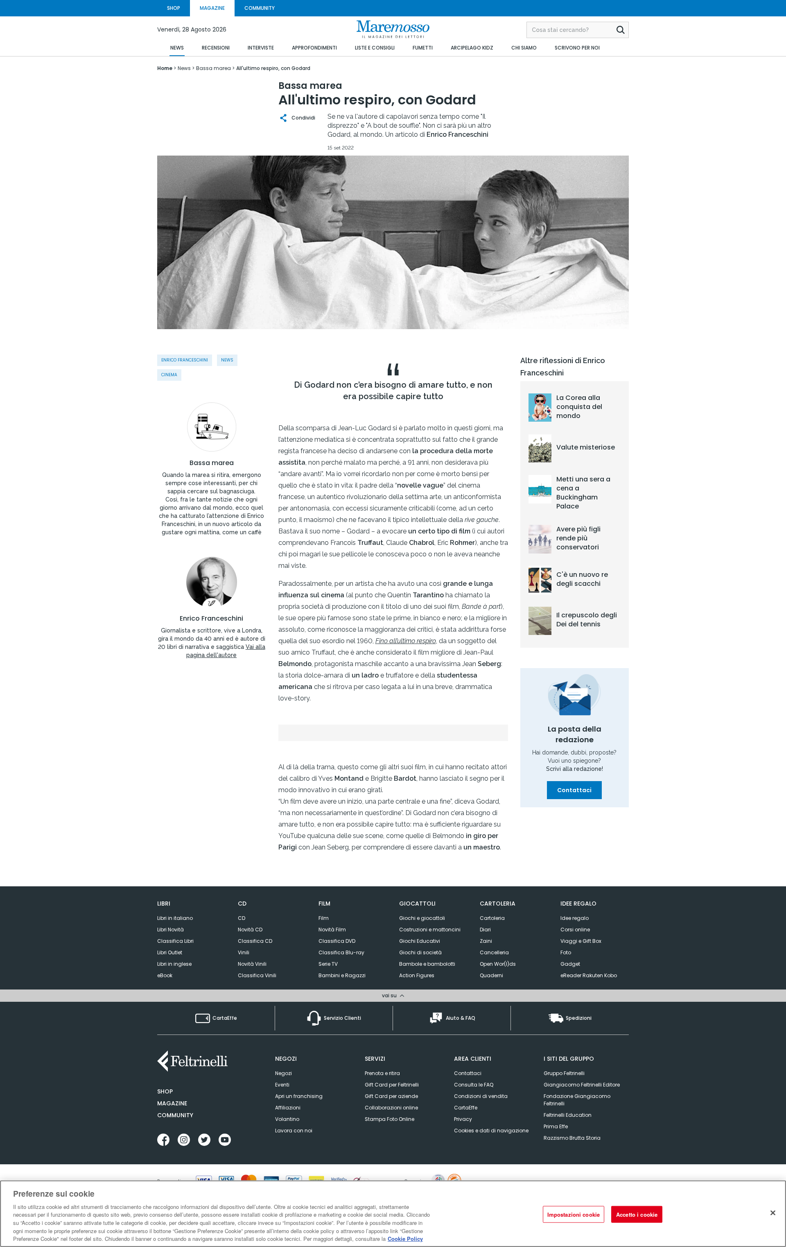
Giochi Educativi (419, 941)
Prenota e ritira (382, 1073)
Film (323, 918)
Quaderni (491, 975)
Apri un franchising (299, 1096)
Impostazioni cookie (573, 1214)
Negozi (283, 1073)
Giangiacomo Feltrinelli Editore (582, 1084)
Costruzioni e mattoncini (430, 929)
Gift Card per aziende (391, 1096)
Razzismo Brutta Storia (572, 1137)
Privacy (463, 1119)
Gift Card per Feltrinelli (392, 1084)
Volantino (287, 1119)
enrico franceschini (184, 360)
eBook (164, 975)
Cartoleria (492, 918)
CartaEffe (465, 1107)
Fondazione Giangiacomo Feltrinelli (577, 1100)
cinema (169, 375)
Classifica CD (255, 941)
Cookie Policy (405, 1238)
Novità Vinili (252, 963)
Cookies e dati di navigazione (491, 1130)
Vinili (243, 952)
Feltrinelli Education (568, 1114)
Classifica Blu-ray (341, 952)
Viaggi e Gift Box (580, 941)
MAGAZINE (212, 8)
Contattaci (574, 790)
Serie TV (328, 963)
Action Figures (416, 975)
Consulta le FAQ (473, 1084)
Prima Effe (556, 1126)
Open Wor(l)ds (498, 963)
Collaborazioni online (391, 1107)
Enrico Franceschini (211, 618)
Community (175, 1115)
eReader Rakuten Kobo (588, 975)
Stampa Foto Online (389, 1119)
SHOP (173, 8)
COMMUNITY (259, 8)
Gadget (570, 963)
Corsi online (575, 929)
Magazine (172, 1103)
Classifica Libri (175, 941)
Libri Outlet (169, 952)
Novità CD (250, 929)
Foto (565, 952)
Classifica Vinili (257, 975)
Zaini (486, 941)
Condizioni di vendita (481, 1096)
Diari (485, 929)
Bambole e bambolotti (427, 963)
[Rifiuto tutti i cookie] (773, 1213)
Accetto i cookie (636, 1214)
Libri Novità (170, 929)
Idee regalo (574, 918)
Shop (165, 1091)
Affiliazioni (287, 1107)
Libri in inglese (174, 963)
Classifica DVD (336, 941)
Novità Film (332, 929)
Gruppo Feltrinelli (564, 1073)
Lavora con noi (293, 1130)
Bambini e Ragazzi (342, 975)
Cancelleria (494, 952)
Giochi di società (420, 952)
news (227, 360)
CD (241, 918)
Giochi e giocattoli (422, 918)
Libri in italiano (175, 918)
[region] (393, 1213)
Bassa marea (212, 463)
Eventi (282, 1084)
